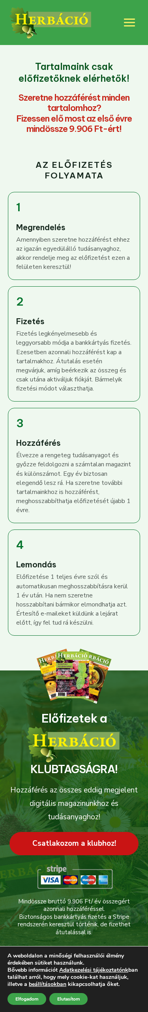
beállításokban (47, 984)
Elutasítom (68, 999)
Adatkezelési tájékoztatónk (93, 970)
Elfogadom (26, 999)
